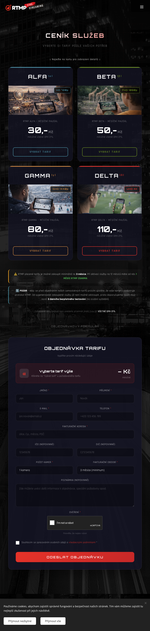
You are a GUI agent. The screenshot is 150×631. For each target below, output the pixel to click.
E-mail (44, 408)
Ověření (75, 512)
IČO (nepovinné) (44, 444)
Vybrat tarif (40, 152)
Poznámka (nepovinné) (75, 480)
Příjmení (106, 390)
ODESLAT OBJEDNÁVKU (75, 557)
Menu (141, 6)
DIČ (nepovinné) (105, 444)
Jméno (44, 390)
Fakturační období (105, 462)
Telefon (105, 408)
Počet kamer (44, 462)
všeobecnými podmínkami (82, 542)
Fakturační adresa (75, 426)
